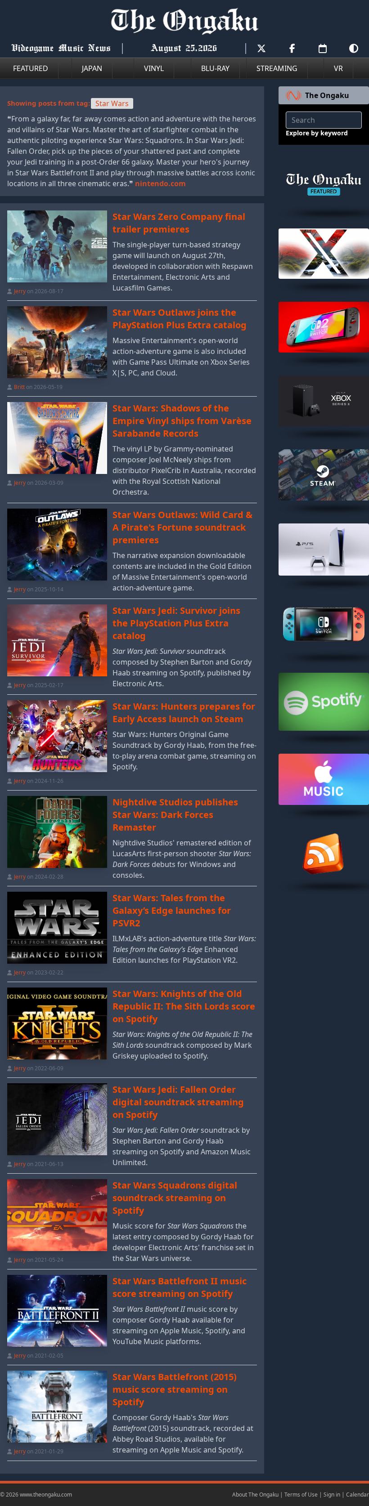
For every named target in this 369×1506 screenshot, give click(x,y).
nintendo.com (160, 183)
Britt (19, 387)
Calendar (357, 1494)
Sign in (332, 1494)
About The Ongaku (255, 1494)
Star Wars (112, 103)
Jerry (20, 291)
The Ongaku (327, 95)
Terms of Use (301, 1494)
